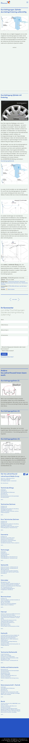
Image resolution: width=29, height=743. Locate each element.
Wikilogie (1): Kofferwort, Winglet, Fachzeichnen (10, 709)
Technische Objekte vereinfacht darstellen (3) (10, 583)
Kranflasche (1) (4, 491)
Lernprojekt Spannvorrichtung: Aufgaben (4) (10, 635)
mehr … (2, 499)
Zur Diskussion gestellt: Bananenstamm (9, 708)
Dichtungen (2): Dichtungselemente (8, 637)
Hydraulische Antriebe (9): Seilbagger (8, 603)
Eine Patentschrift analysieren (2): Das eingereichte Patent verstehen (8, 620)
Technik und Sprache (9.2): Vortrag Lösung (9, 678)
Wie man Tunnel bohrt (5, 602)
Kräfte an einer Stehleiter (6, 655)
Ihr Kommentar (4, 335)
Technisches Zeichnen (13, 281)
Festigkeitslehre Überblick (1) (7, 589)
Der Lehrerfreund (4, 483)
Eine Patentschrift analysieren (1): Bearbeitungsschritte (7, 623)
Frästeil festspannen (5, 512)
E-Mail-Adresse (4, 324)
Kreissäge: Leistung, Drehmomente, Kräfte (9, 658)
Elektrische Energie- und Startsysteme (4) (9, 660)
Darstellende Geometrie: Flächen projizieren (10, 543)
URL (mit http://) (4, 330)
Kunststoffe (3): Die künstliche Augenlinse (9, 570)
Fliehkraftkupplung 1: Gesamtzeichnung (9, 527)
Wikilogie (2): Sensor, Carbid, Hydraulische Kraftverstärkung (9, 639)
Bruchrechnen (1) (4, 494)
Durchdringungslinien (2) (7, 161)
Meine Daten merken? (8, 351)
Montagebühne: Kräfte (5, 582)
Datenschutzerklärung (5, 479)
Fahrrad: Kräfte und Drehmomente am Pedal (10, 626)
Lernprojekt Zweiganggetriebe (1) (7, 588)
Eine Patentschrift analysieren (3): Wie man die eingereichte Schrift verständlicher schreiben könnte (10, 617)
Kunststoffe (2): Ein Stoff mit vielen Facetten (10, 572)
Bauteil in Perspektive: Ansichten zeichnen (10, 511)
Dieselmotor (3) (4, 493)
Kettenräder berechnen (6, 625)
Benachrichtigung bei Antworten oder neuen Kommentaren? (13, 348)
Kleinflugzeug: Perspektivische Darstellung (10, 508)
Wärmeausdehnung (5, 569)
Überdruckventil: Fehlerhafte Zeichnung (9, 636)
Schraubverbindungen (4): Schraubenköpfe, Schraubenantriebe (10, 496)
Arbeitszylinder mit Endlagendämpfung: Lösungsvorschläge (9, 642)
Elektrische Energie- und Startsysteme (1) (9, 568)
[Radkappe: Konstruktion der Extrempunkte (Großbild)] (14, 206)
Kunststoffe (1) (4, 573)
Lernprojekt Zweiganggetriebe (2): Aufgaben (10, 584)
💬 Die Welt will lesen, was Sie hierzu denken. (14, 286)
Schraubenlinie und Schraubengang (8, 540)
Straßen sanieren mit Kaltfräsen (7, 605)
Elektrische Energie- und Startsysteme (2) (9, 567)
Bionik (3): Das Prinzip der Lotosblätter (9, 712)
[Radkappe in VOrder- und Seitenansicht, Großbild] (14, 173)
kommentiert (13, 480)
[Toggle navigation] (27, 2)
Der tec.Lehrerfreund (9, 474)
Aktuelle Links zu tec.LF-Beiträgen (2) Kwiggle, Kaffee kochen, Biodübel (10, 694)
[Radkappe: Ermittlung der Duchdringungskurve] (14, 251)
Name (2, 319)
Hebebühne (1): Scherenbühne (7, 539)
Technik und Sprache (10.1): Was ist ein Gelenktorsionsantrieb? (9, 676)
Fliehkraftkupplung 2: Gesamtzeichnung (9, 556)
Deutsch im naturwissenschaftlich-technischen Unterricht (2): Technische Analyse (10, 614)
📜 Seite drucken (10, 289)
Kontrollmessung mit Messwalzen (8, 538)
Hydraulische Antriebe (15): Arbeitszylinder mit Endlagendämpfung (10, 644)
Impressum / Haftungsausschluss (8, 478)
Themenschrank (9, 283)
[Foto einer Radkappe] (14, 110)
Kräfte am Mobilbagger (5, 601)
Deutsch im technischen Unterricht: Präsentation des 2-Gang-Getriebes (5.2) (11, 586)
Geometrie (16, 283)
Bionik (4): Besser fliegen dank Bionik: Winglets (10, 711)
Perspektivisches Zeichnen (6, 541)
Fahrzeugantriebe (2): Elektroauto (8, 492)
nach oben (14, 299)
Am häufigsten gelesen (5, 480)
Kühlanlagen (3, 489)
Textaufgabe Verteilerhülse (6, 510)
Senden (4, 354)
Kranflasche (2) (4, 506)
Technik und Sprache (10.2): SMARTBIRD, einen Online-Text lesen (10, 704)
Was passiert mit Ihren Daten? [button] (7, 356)
